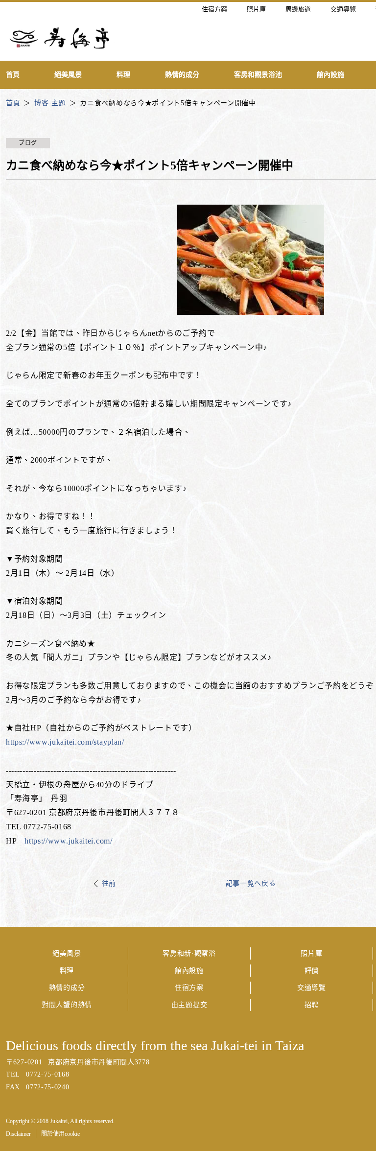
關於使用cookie (60, 1133)
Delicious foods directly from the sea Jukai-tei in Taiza (155, 1045)
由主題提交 (189, 1005)
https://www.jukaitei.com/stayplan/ (65, 742)
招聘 (312, 1005)
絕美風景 (66, 953)
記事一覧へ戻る (251, 883)
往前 (109, 883)
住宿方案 (189, 987)
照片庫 (311, 953)
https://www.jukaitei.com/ (68, 841)
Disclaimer (18, 1133)
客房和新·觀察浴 (189, 953)
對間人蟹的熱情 (67, 1005)
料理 (67, 970)
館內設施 (189, 970)
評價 (312, 970)
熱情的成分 (67, 987)
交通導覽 (311, 987)
